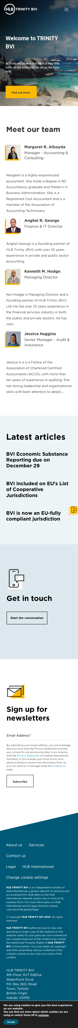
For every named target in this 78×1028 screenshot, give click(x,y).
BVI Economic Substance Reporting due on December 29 (37, 460)
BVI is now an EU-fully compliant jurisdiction (33, 516)
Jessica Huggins (40, 333)
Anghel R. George (41, 220)
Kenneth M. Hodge (42, 271)
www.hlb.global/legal (25, 909)
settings (43, 1015)
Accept (11, 1022)
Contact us (58, 765)
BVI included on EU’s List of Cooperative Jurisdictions (37, 489)
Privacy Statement (28, 755)
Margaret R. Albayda (44, 146)
